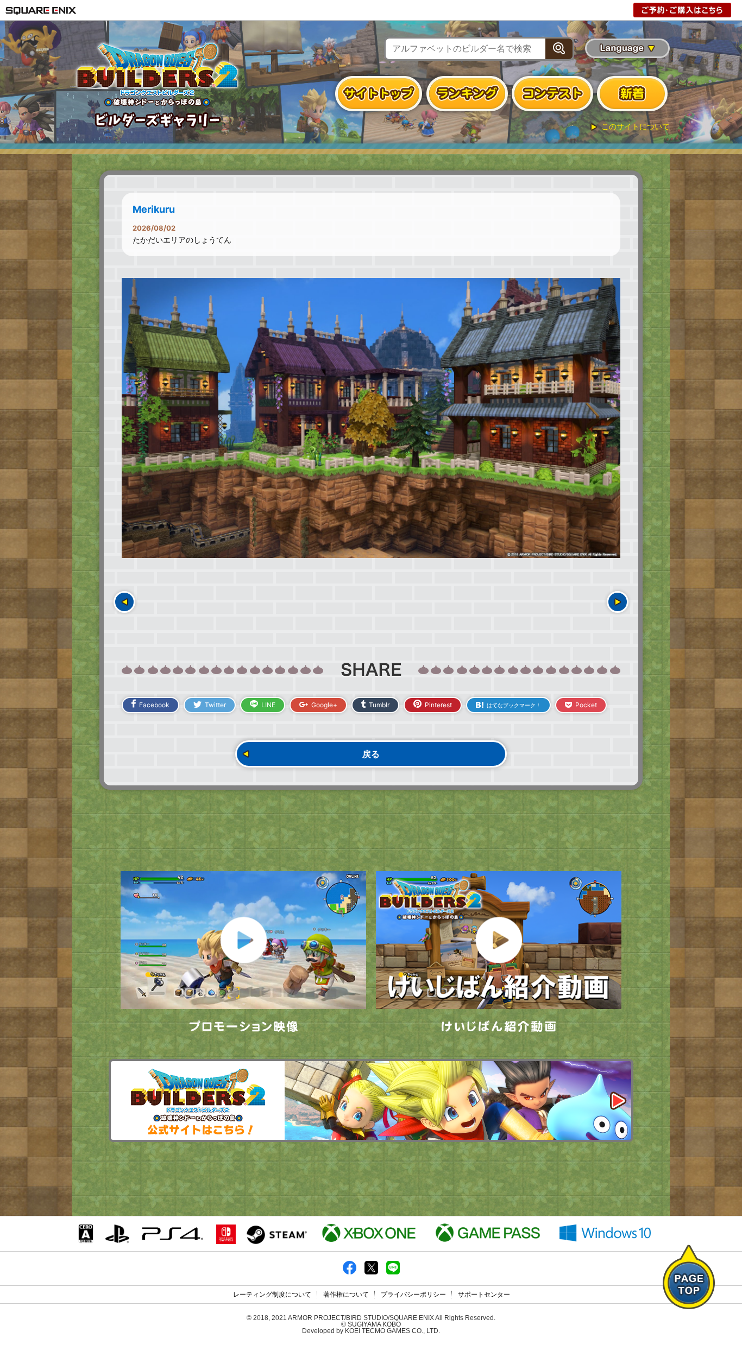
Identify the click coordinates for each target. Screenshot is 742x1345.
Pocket (586, 705)
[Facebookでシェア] (349, 1272)
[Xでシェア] (371, 1272)
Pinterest (438, 705)
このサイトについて (635, 126)
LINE (268, 705)
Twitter (215, 705)
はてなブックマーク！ (514, 705)
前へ (124, 602)
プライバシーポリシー (413, 1294)
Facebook (154, 705)
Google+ (324, 705)
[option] (371, 418)
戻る (371, 753)
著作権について (346, 1294)
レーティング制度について (272, 1294)
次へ (617, 602)
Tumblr (379, 705)
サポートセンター (484, 1294)
